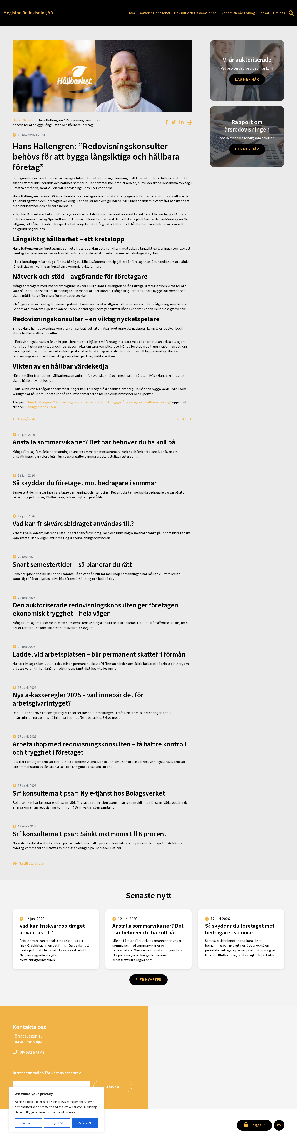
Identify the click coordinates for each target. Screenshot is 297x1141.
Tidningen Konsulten (40, 407)
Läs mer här (247, 79)
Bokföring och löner (154, 13)
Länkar (264, 13)
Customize (28, 1123)
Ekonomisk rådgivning (237, 13)
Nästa (182, 419)
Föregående (26, 419)
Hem (131, 13)
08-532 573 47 (32, 1052)
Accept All (85, 1123)
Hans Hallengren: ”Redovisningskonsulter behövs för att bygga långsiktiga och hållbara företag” (99, 402)
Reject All (57, 1123)
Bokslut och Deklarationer (195, 13)
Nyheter (29, 120)
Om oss (279, 13)
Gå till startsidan (31, 863)
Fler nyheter (148, 979)
